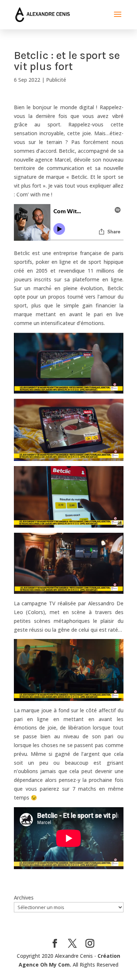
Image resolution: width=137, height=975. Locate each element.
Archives (24, 897)
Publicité (56, 79)
